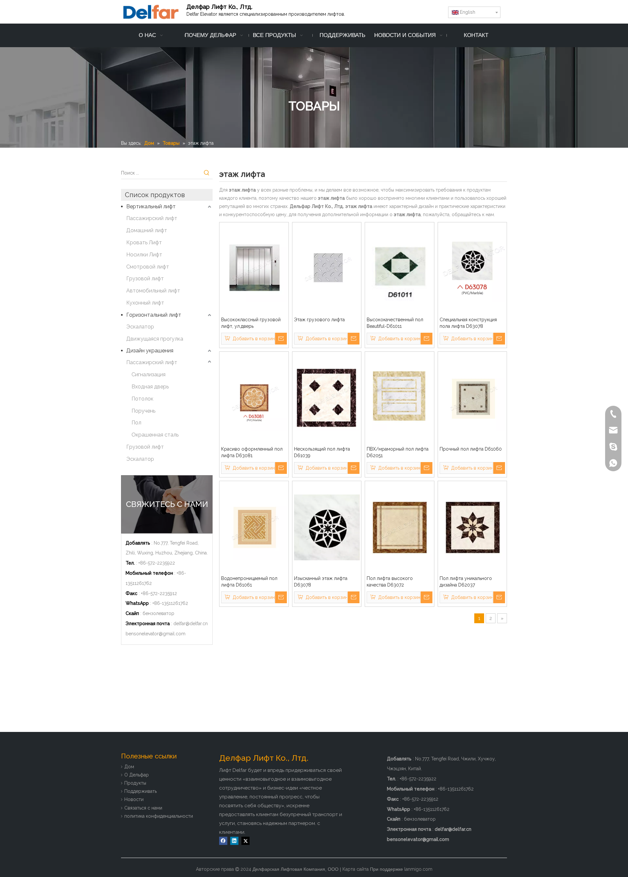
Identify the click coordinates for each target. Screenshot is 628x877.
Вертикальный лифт (151, 206)
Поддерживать (140, 791)
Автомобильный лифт (153, 291)
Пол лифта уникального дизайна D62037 (466, 582)
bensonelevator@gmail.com (155, 633)
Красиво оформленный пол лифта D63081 (252, 452)
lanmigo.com (418, 869)
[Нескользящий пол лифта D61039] (327, 397)
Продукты (135, 783)
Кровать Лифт (144, 242)
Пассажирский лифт (151, 218)
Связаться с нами (143, 808)
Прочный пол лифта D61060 (471, 449)
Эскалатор (140, 327)
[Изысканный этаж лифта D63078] (327, 527)
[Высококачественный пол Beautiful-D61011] (399, 268)
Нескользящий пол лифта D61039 (322, 452)
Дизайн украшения (149, 350)
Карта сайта (355, 869)
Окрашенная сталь (155, 435)
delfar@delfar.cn (190, 623)
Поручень (143, 411)
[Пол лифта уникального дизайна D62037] (472, 527)
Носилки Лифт (144, 255)
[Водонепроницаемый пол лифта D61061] (254, 527)
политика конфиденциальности (158, 816)
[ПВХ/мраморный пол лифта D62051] (399, 397)
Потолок (142, 399)
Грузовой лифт (145, 278)
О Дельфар (136, 774)
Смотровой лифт (147, 267)
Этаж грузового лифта (319, 319)
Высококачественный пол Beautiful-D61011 (395, 323)
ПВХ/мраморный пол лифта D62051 (397, 452)
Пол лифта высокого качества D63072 (390, 582)
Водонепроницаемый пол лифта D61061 (249, 582)
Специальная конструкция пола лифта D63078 (468, 323)
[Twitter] (245, 841)
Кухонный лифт (145, 303)
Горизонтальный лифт (153, 315)
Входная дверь (150, 386)
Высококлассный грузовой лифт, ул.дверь (251, 323)
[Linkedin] (234, 841)
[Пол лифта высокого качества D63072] (399, 527)
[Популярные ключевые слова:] (207, 173)
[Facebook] (223, 841)
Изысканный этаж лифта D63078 (320, 582)
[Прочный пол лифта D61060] (472, 397)
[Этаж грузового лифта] (327, 268)
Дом (129, 766)
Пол (136, 423)
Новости (134, 799)
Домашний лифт (146, 230)
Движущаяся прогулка (154, 339)
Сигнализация (148, 374)
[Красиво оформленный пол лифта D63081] (254, 397)
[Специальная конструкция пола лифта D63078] (472, 268)
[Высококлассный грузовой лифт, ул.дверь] (254, 268)
